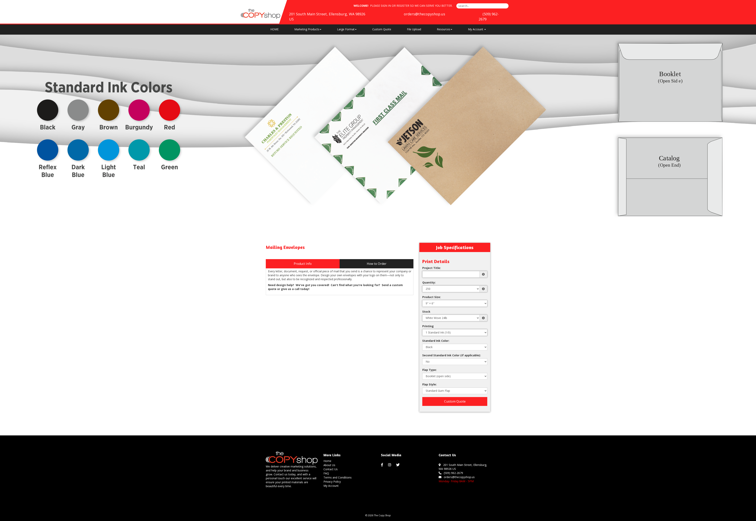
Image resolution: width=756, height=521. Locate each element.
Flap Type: (429, 370)
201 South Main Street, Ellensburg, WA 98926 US (463, 467)
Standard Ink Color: (435, 341)
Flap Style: (429, 384)
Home (327, 461)
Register (403, 5)
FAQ (326, 473)
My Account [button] (476, 29)
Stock (426, 311)
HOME (274, 29)
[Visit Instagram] (390, 465)
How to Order (376, 264)
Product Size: (431, 297)
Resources (443, 29)
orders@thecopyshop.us (424, 14)
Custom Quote (381, 29)
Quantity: (429, 282)
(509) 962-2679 (452, 473)
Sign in (386, 5)
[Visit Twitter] (398, 465)
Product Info (303, 264)
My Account (331, 486)
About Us (329, 465)
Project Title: (431, 268)
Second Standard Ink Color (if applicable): (451, 355)
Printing (428, 326)
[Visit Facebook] (382, 465)
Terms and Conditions (337, 477)
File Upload (414, 29)
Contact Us (330, 469)
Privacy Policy (332, 481)
